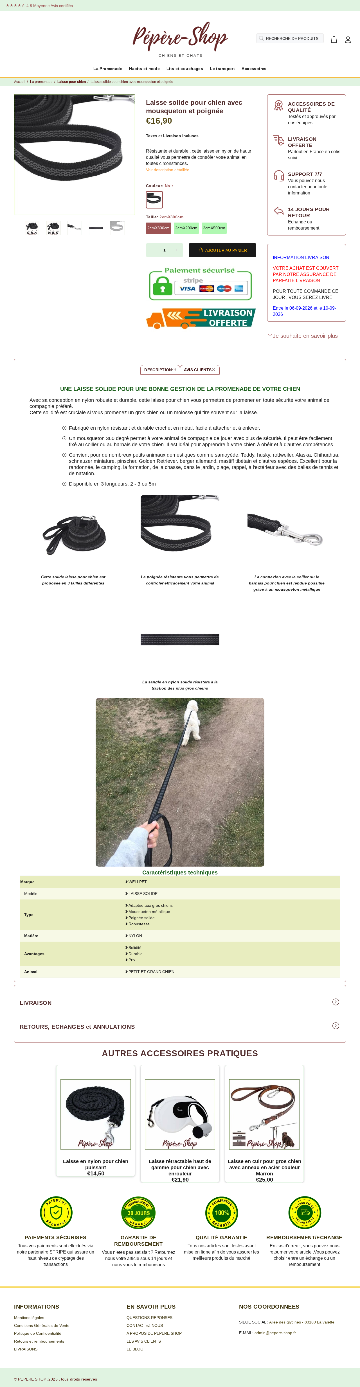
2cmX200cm (186, 228)
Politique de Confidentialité (37, 1333)
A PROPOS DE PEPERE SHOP (154, 1333)
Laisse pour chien (71, 82)
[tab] (160, 369)
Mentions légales (29, 1317)
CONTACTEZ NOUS (145, 1325)
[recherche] (260, 38)
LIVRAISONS (25, 1349)
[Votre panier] (333, 40)
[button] (32, 228)
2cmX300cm (158, 228)
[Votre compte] (347, 40)
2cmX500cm (214, 228)
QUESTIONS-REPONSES (149, 1317)
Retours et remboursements (39, 1341)
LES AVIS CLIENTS (144, 1341)
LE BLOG (135, 1349)
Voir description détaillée (167, 169)
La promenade (41, 82)
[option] (35, 228)
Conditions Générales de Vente (41, 1325)
